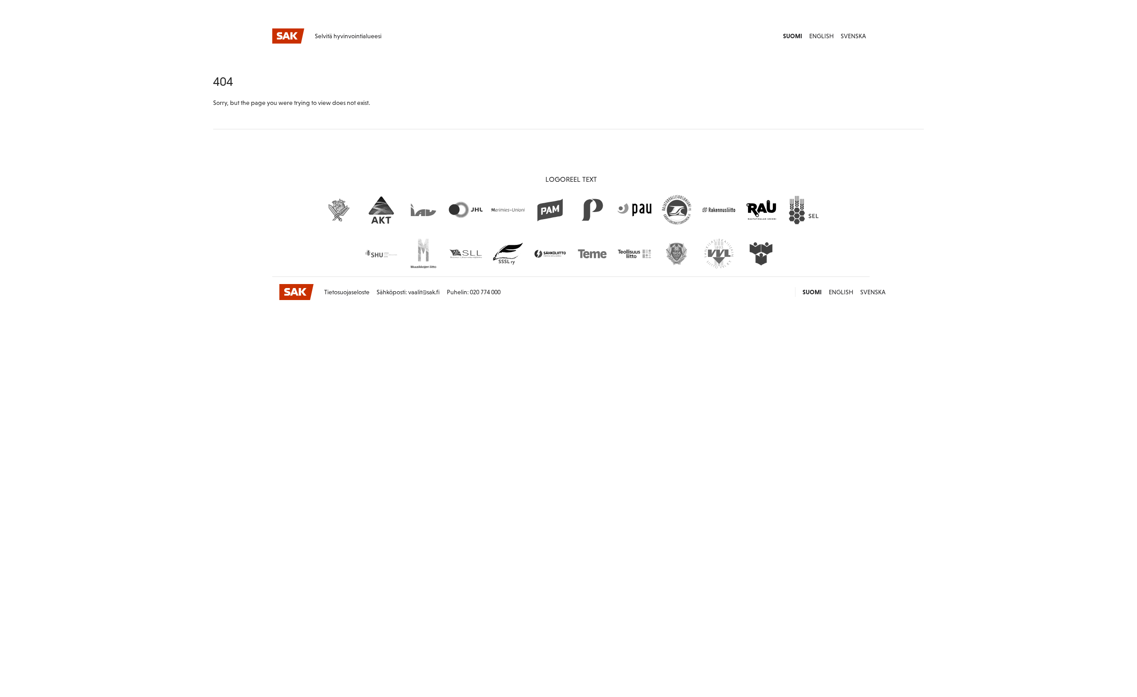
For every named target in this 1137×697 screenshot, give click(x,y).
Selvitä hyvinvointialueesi (348, 36)
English (821, 36)
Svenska (853, 36)
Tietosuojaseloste (347, 292)
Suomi (792, 36)
